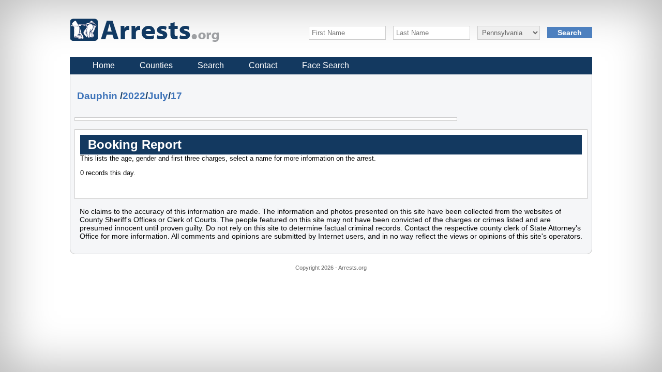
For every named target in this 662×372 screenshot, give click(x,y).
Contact (263, 65)
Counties (156, 65)
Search (211, 65)
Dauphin (97, 95)
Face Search (325, 65)
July (158, 95)
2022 (134, 95)
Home (104, 65)
